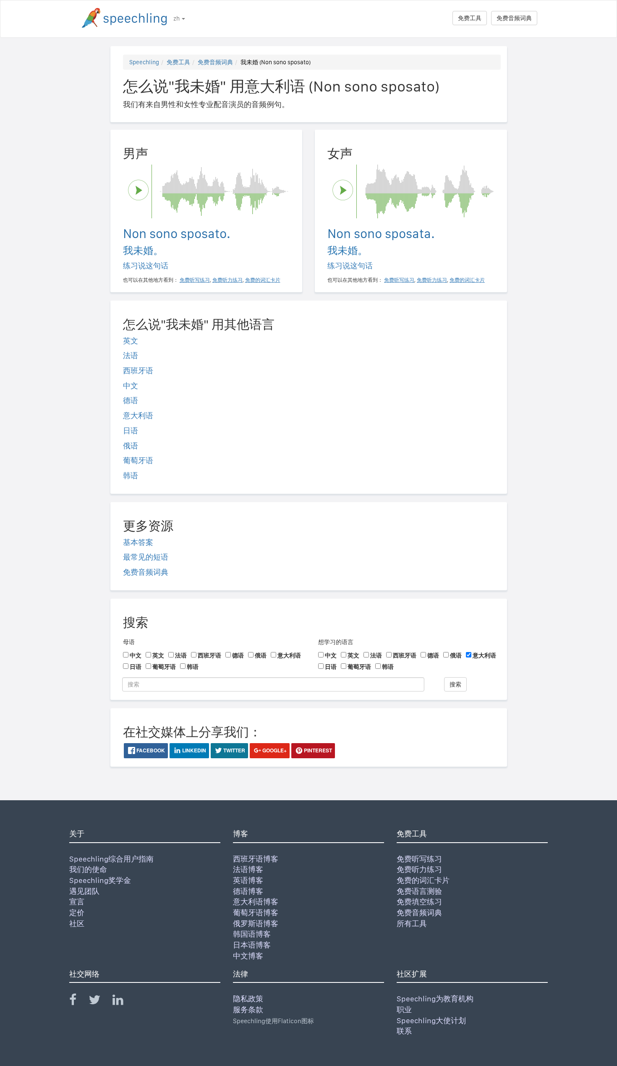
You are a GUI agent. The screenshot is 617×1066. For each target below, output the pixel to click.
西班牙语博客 (255, 858)
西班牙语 (138, 370)
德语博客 (248, 891)
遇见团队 (84, 891)
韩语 (130, 475)
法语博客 (248, 869)
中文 (130, 385)
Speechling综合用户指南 (111, 858)
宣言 (76, 901)
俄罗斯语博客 (255, 923)
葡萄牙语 (138, 460)
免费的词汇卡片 (423, 880)
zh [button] (177, 18)
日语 (130, 430)
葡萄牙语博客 (255, 912)
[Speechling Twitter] (100, 1001)
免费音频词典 (514, 18)
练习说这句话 (145, 265)
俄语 (130, 445)
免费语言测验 (419, 891)
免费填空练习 (419, 901)
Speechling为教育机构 (435, 998)
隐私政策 (248, 998)
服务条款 (248, 1009)
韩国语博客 (252, 934)
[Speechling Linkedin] (123, 1001)
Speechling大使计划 (431, 1020)
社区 (76, 923)
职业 (404, 1009)
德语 (130, 400)
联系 (404, 1031)
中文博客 (248, 955)
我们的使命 (88, 869)
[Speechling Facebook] (78, 1001)
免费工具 (469, 18)
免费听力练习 (419, 869)
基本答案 (138, 542)
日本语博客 (252, 944)
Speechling (144, 62)
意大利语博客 (255, 901)
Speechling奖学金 (100, 880)
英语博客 (248, 880)
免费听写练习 (419, 858)
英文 (130, 340)
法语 (130, 355)
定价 (76, 912)
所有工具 (412, 923)
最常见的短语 (145, 557)
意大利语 (138, 415)
